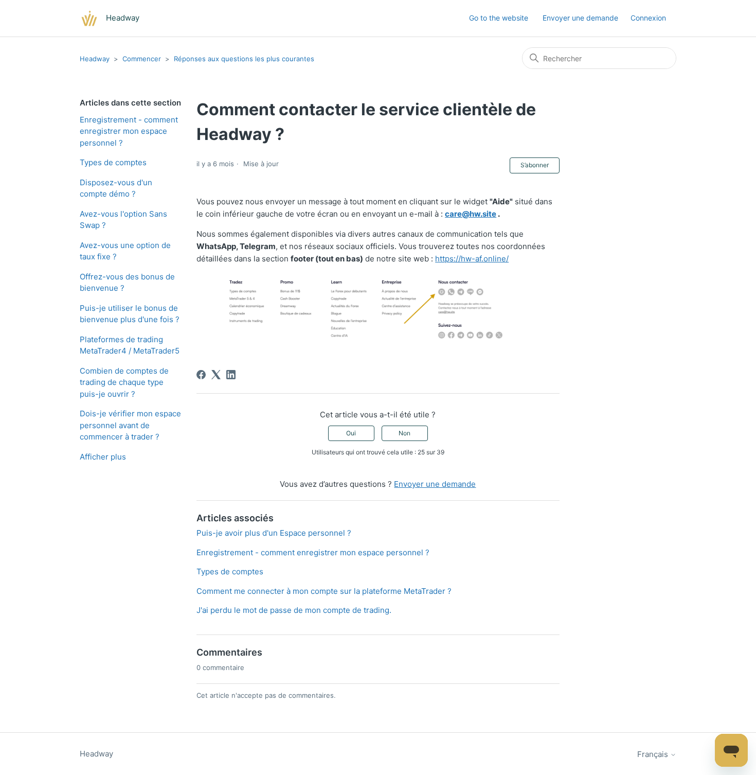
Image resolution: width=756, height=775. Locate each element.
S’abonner (534, 165)
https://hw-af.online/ (472, 258)
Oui (351, 433)
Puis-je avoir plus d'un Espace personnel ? (273, 533)
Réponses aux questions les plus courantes (244, 59)
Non (404, 433)
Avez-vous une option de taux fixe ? (125, 251)
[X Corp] (216, 374)
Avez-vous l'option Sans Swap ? (123, 220)
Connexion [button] (648, 17)
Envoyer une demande (580, 17)
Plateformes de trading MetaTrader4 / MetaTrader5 (129, 345)
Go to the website (498, 17)
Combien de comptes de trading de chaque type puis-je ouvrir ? (124, 382)
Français (653, 754)
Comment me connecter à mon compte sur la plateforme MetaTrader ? (324, 591)
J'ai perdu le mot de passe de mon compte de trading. (293, 610)
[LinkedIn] (231, 374)
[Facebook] (201, 374)
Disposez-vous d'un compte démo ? (116, 188)
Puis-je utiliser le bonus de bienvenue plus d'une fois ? (129, 314)
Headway (95, 59)
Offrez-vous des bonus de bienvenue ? (127, 282)
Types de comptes (113, 162)
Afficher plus (103, 457)
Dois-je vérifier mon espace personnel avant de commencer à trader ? (130, 425)
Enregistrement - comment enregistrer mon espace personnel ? (129, 131)
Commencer (141, 59)
